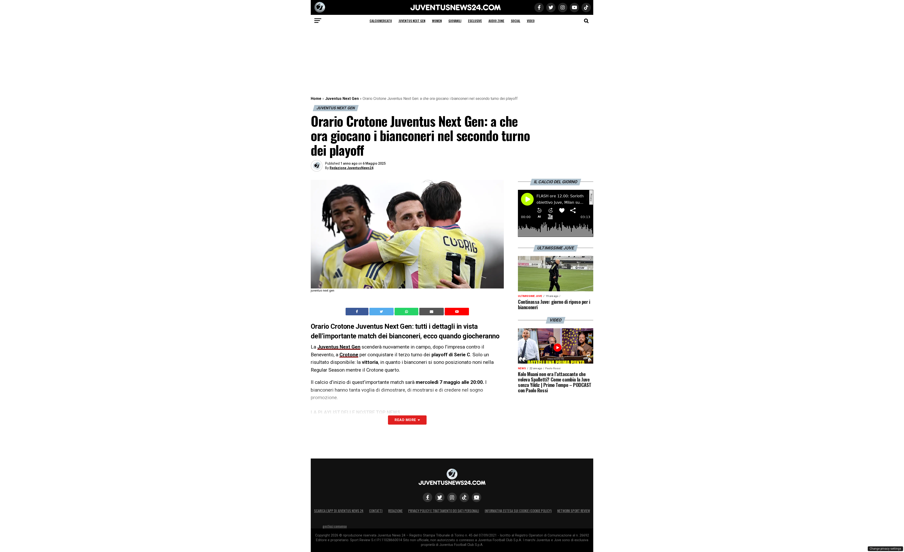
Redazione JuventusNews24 (351, 168)
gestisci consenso (335, 526)
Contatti (376, 510)
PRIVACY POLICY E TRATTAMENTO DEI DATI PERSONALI (443, 510)
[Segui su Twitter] (439, 497)
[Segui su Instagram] (452, 497)
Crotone (348, 354)
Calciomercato (381, 20)
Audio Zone (496, 20)
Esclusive (475, 20)
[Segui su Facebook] (427, 497)
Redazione (395, 510)
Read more (405, 420)
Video (531, 20)
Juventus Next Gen (412, 20)
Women (437, 20)
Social (515, 20)
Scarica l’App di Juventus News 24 (338, 510)
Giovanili (454, 20)
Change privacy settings (885, 548)
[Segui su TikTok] (464, 497)
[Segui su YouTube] (476, 497)
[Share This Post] (407, 311)
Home (316, 98)
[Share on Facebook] (358, 311)
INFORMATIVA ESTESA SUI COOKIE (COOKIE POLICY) (518, 510)
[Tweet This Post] (382, 311)
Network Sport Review (573, 510)
